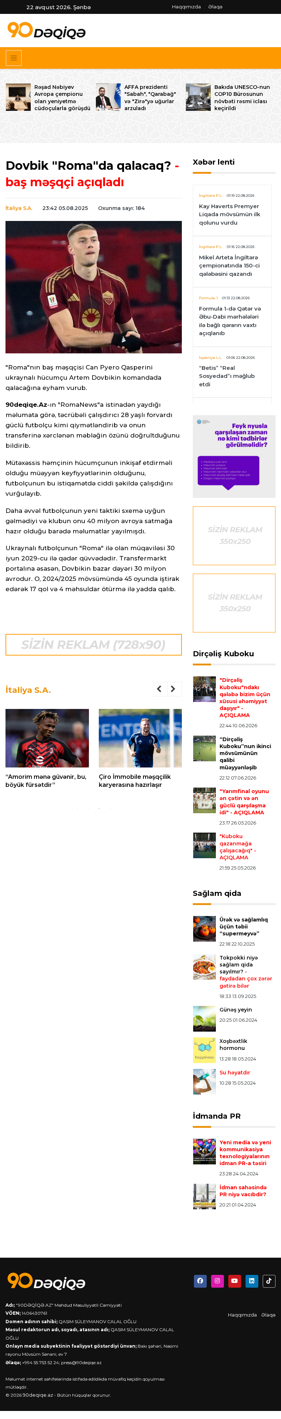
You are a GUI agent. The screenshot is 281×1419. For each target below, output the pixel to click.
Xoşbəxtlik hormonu (233, 1044)
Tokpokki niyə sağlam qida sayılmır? (246, 971)
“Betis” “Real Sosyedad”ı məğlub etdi (227, 376)
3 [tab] (99, 808)
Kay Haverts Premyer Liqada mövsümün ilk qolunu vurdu (229, 214)
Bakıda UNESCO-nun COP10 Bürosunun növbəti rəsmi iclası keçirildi (242, 98)
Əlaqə (215, 7)
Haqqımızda (186, 7)
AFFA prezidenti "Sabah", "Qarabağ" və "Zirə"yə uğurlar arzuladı (150, 98)
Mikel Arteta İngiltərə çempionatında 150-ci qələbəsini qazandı (229, 265)
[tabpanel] (47, 752)
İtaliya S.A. (18, 208)
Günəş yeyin (236, 1009)
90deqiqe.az (38, 1395)
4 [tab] (110, 808)
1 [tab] (77, 808)
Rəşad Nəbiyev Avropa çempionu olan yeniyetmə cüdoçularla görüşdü (62, 98)
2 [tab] (88, 808)
